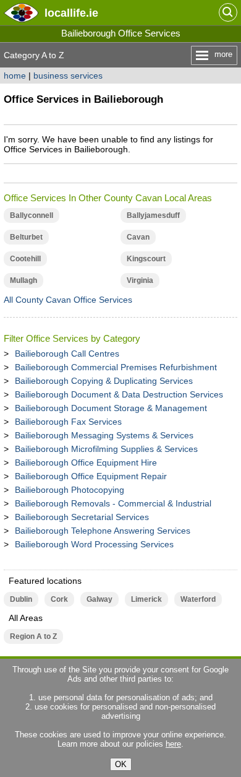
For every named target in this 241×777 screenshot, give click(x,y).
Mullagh (23, 280)
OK (121, 764)
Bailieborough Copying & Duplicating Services (104, 381)
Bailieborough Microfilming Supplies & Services (106, 449)
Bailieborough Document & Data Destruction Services (119, 394)
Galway (99, 599)
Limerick (146, 599)
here (173, 744)
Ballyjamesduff (153, 215)
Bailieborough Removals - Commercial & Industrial (113, 503)
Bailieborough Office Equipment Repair (91, 476)
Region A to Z (33, 636)
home (15, 75)
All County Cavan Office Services (68, 300)
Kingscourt (146, 258)
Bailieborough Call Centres (67, 353)
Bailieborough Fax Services (68, 422)
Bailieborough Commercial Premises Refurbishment (116, 367)
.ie (71, 12)
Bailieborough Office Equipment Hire (86, 462)
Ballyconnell (31, 215)
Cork (59, 599)
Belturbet (26, 237)
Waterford (198, 599)
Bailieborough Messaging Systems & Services (104, 435)
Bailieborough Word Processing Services (94, 544)
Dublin (21, 599)
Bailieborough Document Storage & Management (111, 408)
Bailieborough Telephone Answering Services (102, 531)
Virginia (140, 280)
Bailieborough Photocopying (69, 490)
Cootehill (25, 258)
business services (68, 75)
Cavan (138, 237)
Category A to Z (34, 55)
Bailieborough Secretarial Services (82, 517)
